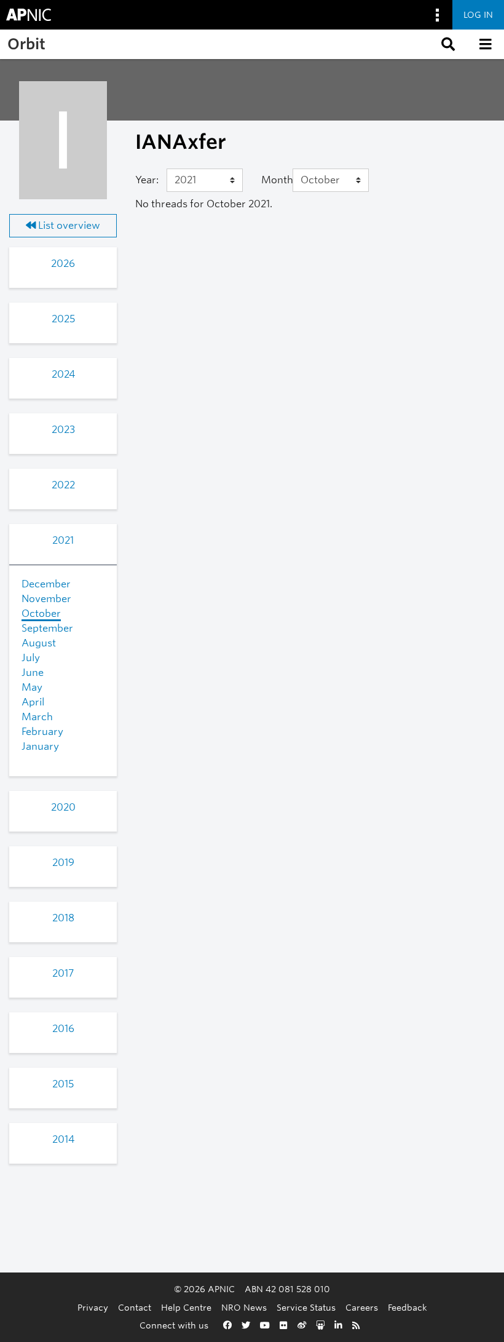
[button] (447, 44)
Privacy (92, 1307)
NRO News (244, 1307)
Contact (134, 1307)
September (47, 628)
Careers (361, 1307)
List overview (68, 225)
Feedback (407, 1307)
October (41, 613)
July (31, 658)
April (33, 702)
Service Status (306, 1307)
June (33, 672)
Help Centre (186, 1307)
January (40, 746)
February (42, 731)
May (32, 687)
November (46, 599)
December (46, 584)
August (39, 643)
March (37, 717)
